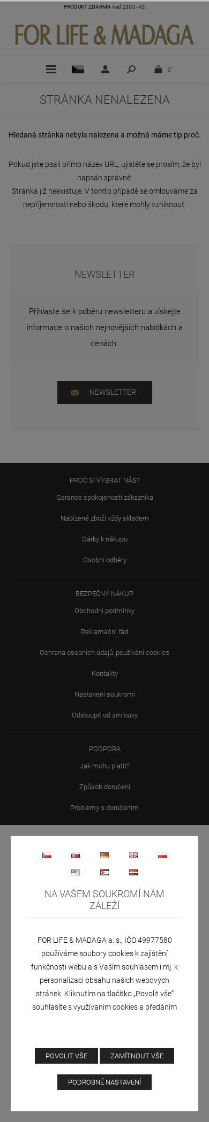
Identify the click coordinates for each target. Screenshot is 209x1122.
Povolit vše (66, 1056)
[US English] (75, 872)
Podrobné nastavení (104, 1082)
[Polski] (162, 855)
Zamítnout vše (136, 1056)
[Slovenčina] (75, 855)
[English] (133, 855)
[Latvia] (133, 872)
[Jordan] (104, 872)
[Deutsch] (104, 855)
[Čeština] (46, 855)
